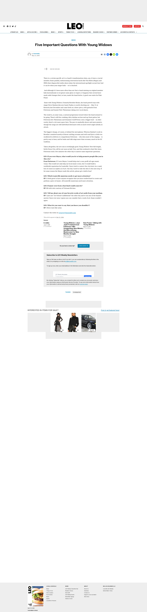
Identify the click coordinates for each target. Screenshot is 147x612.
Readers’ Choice (98, 32)
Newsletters (127, 26)
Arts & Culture (32, 32)
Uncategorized (77, 292)
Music (53, 32)
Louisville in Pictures (84, 32)
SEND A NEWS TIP (83, 245)
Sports (60, 32)
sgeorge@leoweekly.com (67, 213)
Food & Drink (44, 32)
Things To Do (49, 590)
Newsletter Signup (69, 596)
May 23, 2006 (60, 217)
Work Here (86, 596)
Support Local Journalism (90, 594)
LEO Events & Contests (127, 32)
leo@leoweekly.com (70, 261)
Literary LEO (14, 32)
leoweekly (36, 53)
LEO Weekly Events (69, 594)
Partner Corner (112, 32)
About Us (86, 588)
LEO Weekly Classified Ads (71, 588)
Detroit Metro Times (107, 590)
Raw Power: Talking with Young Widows (92, 224)
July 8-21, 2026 (31, 608)
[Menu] (4, 26)
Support (137, 26)
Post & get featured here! (110, 310)
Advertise (86, 590)
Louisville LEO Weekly (108, 588)
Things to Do (70, 32)
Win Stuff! (67, 592)
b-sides (46, 223)
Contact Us (87, 592)
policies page (84, 284)
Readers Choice (69, 590)
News (22, 32)
